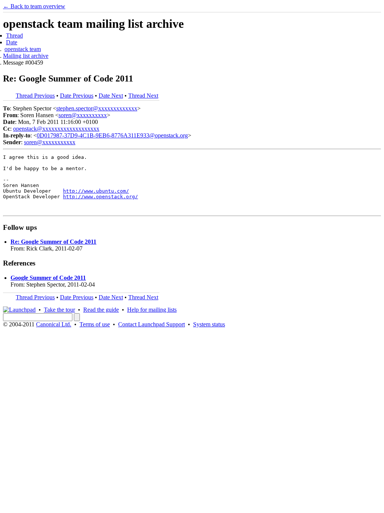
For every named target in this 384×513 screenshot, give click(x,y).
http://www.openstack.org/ (100, 196)
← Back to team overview (34, 6)
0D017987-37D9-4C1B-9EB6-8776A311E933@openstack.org (112, 135)
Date (11, 42)
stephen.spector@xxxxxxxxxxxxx (96, 108)
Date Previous (76, 95)
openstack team (22, 49)
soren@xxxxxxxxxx (82, 115)
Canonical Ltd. (53, 324)
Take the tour (59, 309)
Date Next (111, 95)
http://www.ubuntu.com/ (96, 191)
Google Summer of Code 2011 (48, 278)
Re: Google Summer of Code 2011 (53, 241)
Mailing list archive (25, 56)
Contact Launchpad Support (151, 324)
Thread (14, 35)
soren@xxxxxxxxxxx (49, 142)
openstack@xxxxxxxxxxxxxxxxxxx (56, 128)
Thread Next (143, 95)
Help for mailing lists (152, 309)
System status (209, 324)
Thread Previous (35, 95)
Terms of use (95, 324)
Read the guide (101, 309)
